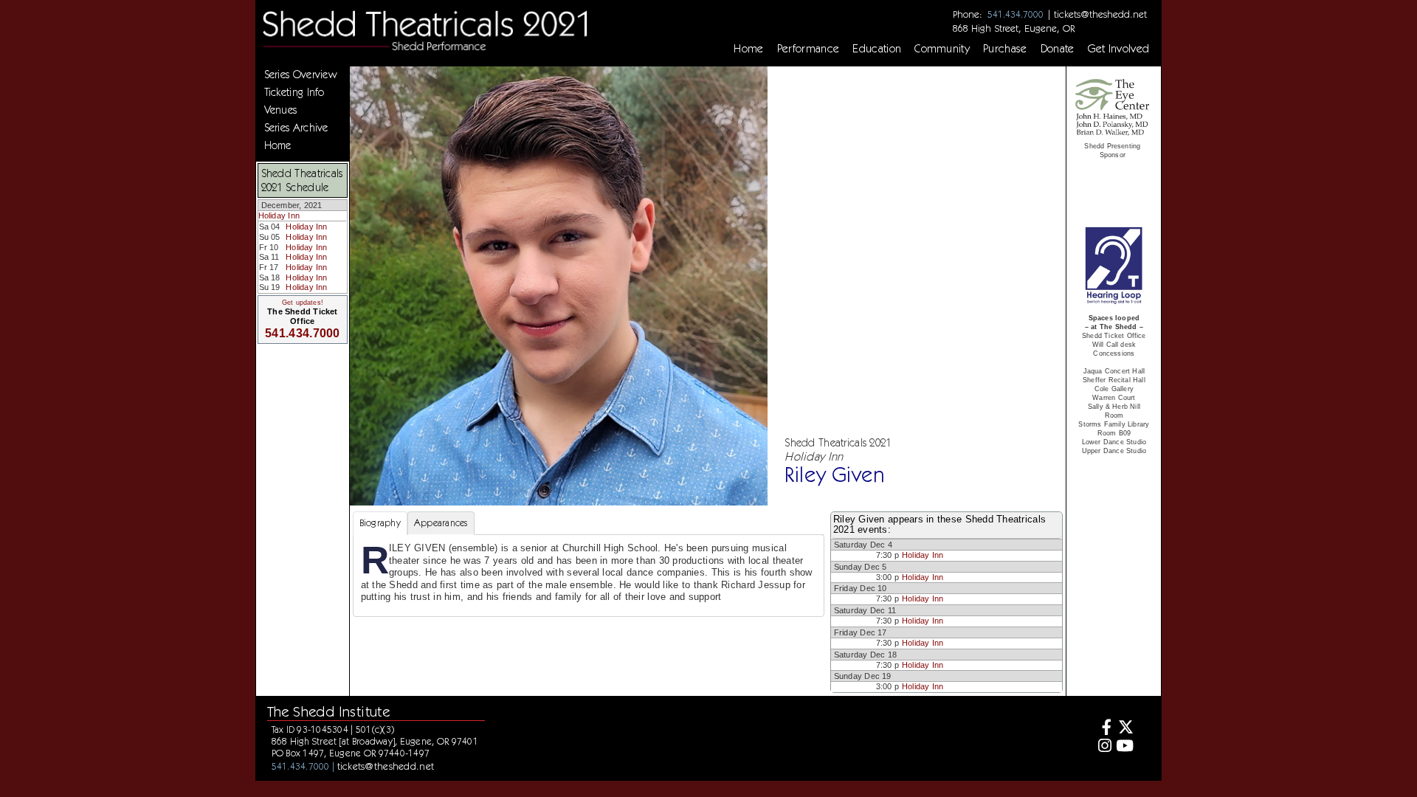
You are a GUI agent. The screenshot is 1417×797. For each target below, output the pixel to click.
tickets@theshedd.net (1100, 14)
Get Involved (1119, 49)
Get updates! (302, 302)
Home (748, 49)
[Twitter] (1124, 729)
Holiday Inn (279, 215)
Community (942, 49)
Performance (808, 49)
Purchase (1005, 49)
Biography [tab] (380, 522)
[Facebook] (1103, 729)
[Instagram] (1103, 747)
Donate (1058, 49)
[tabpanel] (589, 575)
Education (876, 49)
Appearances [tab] (441, 522)
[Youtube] (1124, 747)
